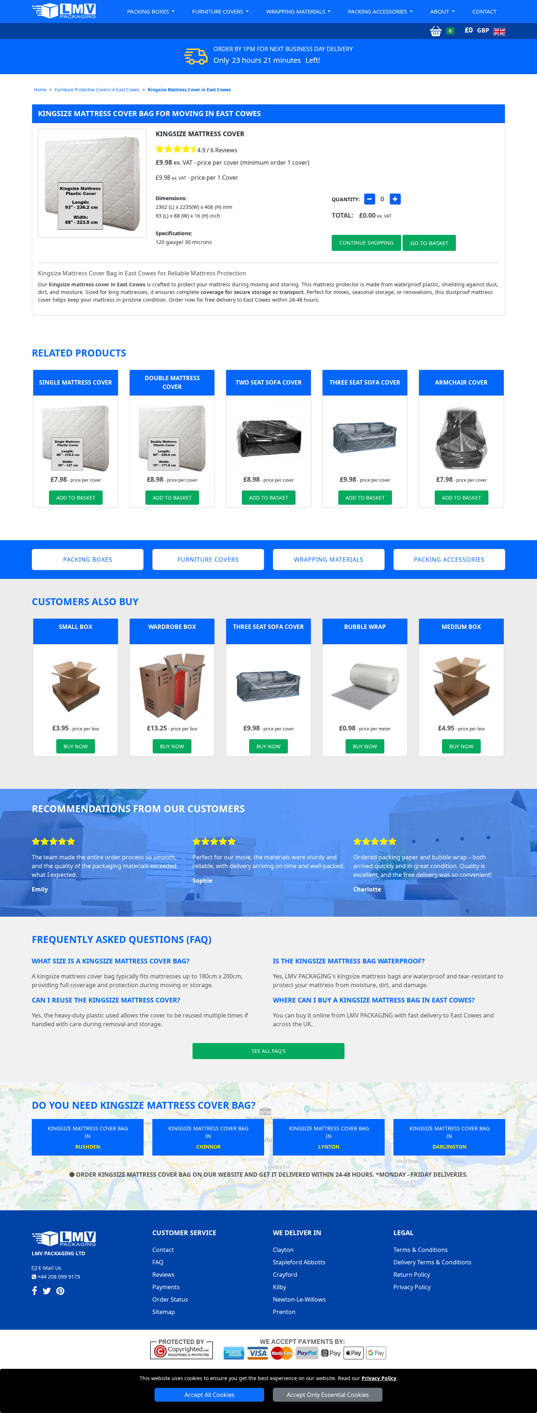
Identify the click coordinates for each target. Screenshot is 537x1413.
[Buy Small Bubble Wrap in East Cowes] (364, 686)
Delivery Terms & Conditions (432, 1262)
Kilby (279, 1287)
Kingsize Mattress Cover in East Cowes (189, 90)
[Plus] (395, 199)
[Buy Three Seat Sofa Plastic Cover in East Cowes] (364, 437)
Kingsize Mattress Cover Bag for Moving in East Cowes (149, 113)
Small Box (75, 627)
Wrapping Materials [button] (296, 11)
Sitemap (163, 1312)
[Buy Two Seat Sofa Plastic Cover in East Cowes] (268, 437)
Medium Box (461, 627)
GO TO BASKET (429, 243)
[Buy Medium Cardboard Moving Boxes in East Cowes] (461, 686)
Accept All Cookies (209, 1395)
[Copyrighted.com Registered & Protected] (184, 1349)
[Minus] (369, 199)
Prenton (284, 1312)
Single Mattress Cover (75, 382)
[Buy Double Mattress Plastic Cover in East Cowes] (172, 437)
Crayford (285, 1275)
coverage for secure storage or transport (252, 292)
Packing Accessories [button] (378, 11)
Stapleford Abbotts (299, 1262)
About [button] (440, 11)
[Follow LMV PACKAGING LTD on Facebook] (34, 1292)
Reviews (163, 1275)
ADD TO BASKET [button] (75, 497)
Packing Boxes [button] (148, 11)
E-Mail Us (49, 1267)
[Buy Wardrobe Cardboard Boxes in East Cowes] (172, 686)
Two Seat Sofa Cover (269, 382)
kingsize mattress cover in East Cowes (97, 284)
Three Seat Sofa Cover (365, 382)
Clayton (283, 1250)
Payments (166, 1287)
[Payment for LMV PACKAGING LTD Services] (305, 1349)
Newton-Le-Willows (299, 1299)
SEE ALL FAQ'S (269, 1050)
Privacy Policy (379, 1378)
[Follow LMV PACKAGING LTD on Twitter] (46, 1292)
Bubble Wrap (365, 627)
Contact (484, 11)
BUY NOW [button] (76, 746)
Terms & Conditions (420, 1250)
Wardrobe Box (172, 627)
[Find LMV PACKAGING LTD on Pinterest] (60, 1292)
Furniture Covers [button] (218, 11)
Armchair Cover (461, 382)
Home (40, 90)
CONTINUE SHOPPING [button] (366, 242)
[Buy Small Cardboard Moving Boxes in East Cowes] (75, 686)
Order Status (170, 1299)
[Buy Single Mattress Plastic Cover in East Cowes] (75, 437)
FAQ (158, 1262)
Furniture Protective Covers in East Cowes (97, 90)
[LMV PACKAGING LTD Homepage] (64, 11)
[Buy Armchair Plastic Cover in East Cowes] (461, 437)
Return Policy (411, 1275)
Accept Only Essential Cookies (328, 1395)
